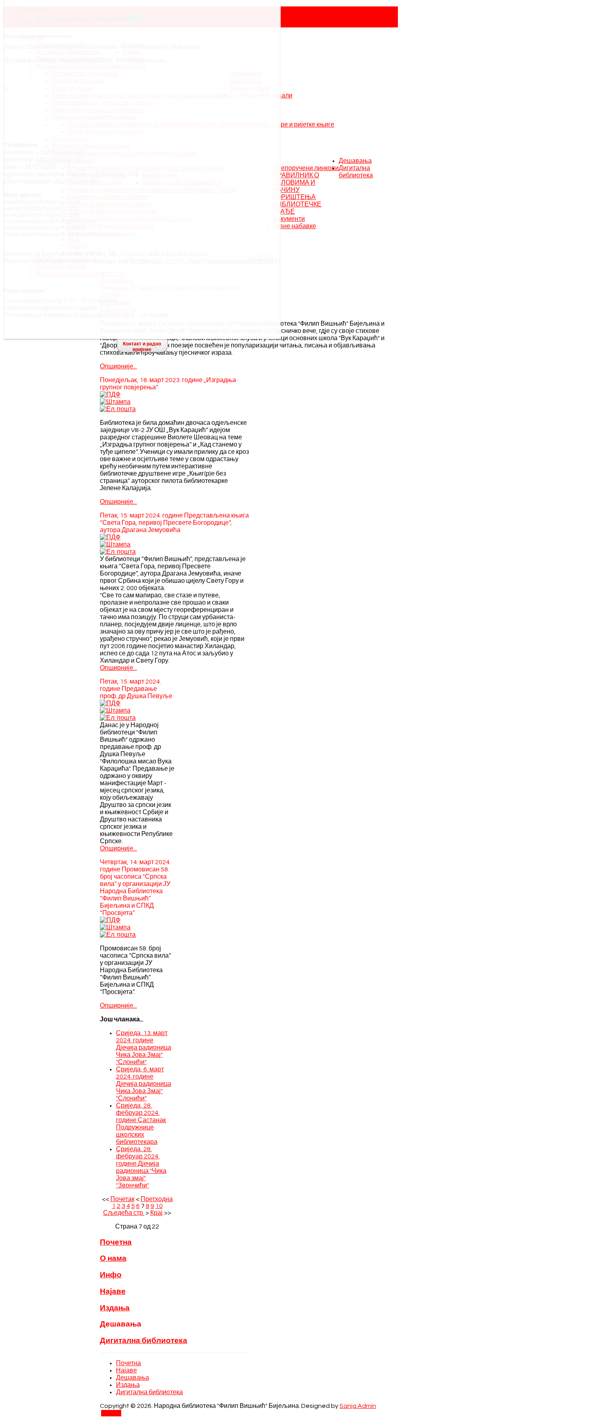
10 (159, 1206)
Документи (289, 219)
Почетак (122, 1199)
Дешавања (355, 161)
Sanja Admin (357, 1406)
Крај (156, 1213)
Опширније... (118, 366)
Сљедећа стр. (123, 1213)
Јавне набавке (294, 226)
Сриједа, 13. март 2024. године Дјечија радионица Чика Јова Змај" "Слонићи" (143, 1047)
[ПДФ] (110, 394)
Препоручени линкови (306, 168)
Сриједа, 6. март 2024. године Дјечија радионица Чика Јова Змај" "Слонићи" (143, 1084)
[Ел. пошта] (118, 409)
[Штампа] (115, 402)
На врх (111, 1413)
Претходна (157, 1199)
